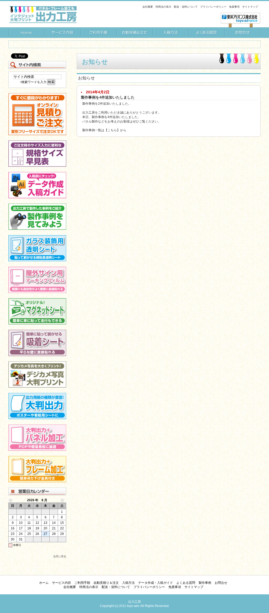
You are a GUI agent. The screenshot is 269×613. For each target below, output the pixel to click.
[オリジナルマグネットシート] (37, 323)
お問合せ (242, 32)
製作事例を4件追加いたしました (107, 97)
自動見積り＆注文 (134, 32)
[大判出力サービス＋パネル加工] (37, 450)
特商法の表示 (163, 6)
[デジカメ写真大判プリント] (37, 386)
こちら (112, 130)
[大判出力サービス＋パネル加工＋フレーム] (37, 481)
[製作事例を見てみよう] (37, 229)
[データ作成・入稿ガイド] (37, 197)
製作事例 (205, 582)
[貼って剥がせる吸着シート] (37, 355)
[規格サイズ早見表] (37, 166)
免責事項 (234, 6)
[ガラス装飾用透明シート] (37, 260)
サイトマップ (250, 6)
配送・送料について (186, 6)
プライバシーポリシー (213, 6)
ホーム (26, 32)
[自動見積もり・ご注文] (37, 134)
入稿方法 (170, 32)
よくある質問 (206, 32)
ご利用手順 (98, 32)
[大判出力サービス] (37, 418)
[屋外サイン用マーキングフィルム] (37, 292)
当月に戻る (59, 556)
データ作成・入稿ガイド (155, 582)
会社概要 (147, 6)
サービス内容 (62, 32)
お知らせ (95, 61)
